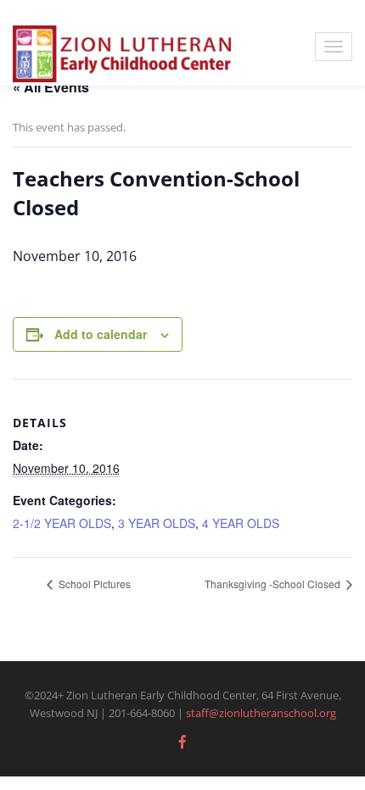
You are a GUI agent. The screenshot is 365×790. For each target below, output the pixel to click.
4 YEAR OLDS (240, 523)
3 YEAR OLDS (156, 523)
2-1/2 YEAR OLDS (62, 523)
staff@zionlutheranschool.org (261, 712)
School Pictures (93, 583)
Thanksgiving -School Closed (274, 583)
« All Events (51, 87)
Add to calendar (100, 333)
